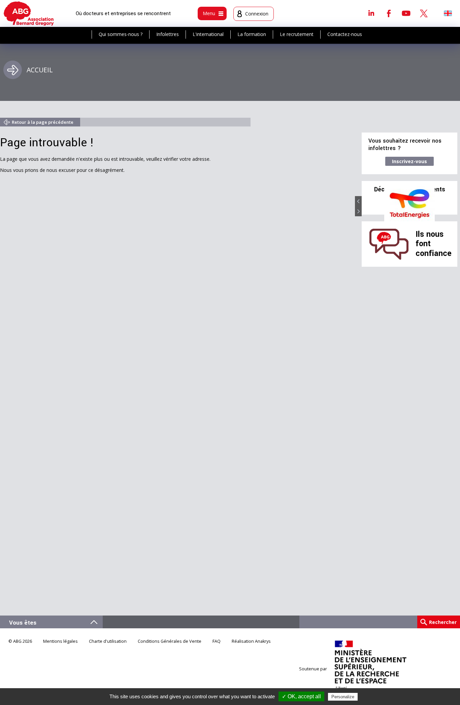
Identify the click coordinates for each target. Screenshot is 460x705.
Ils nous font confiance (434, 244)
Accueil (40, 69)
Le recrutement (297, 34)
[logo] (28, 13)
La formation (251, 34)
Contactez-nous (344, 34)
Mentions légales (60, 641)
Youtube (406, 13)
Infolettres (167, 34)
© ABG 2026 (20, 641)
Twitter (423, 13)
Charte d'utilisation (108, 641)
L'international (208, 34)
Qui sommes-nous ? (120, 34)
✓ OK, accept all (301, 696)
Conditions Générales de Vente (169, 641)
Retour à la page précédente (42, 122)
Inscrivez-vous (409, 161)
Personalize (342, 696)
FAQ (216, 641)
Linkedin (371, 13)
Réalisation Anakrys (251, 641)
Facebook (388, 13)
